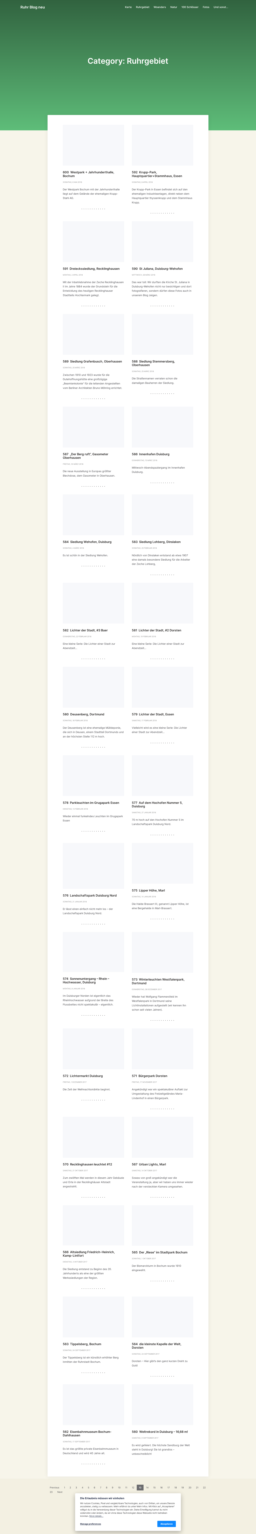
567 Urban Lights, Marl (149, 1164)
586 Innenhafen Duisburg (150, 454)
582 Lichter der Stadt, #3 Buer (85, 630)
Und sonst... (221, 7)
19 (182, 1487)
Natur (173, 7)
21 (197, 1487)
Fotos (206, 7)
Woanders (160, 7)
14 (147, 1487)
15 (154, 1487)
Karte (128, 7)
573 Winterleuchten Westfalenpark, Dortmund (158, 981)
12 (133, 1487)
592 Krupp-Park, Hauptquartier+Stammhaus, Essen (157, 174)
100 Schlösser (190, 7)
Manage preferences (90, 1524)
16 (161, 1487)
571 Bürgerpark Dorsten (149, 1076)
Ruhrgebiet (142, 7)
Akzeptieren (166, 1524)
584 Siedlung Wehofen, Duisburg (87, 542)
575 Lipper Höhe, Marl (148, 890)
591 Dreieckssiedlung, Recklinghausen (91, 269)
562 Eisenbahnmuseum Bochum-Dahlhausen (87, 1433)
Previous (54, 1487)
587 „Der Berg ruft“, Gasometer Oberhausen (85, 456)
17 (168, 1487)
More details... (96, 1516)
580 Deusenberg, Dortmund (83, 714)
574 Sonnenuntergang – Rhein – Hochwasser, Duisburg (86, 980)
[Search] (234, 7)
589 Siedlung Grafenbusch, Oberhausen (92, 361)
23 (51, 1491)
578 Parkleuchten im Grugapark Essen (91, 803)
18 (175, 1487)
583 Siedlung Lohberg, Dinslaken (156, 542)
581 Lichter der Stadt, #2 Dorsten (156, 630)
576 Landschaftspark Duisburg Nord (90, 895)
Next (60, 1491)
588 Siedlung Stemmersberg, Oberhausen (153, 363)
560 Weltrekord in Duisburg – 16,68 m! (160, 1432)
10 (119, 1487)
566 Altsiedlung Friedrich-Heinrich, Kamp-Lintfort (89, 1254)
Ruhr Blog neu (32, 7)
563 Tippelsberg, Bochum (82, 1344)
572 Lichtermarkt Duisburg (83, 1076)
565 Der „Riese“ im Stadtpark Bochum (159, 1252)
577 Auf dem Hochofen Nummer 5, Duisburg (157, 804)
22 (204, 1487)
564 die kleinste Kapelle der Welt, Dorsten (156, 1346)
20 (190, 1487)
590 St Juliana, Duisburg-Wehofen (157, 269)
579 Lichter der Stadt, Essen (153, 714)
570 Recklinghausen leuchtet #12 (87, 1164)
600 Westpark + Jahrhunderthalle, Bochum (88, 174)
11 (126, 1487)
